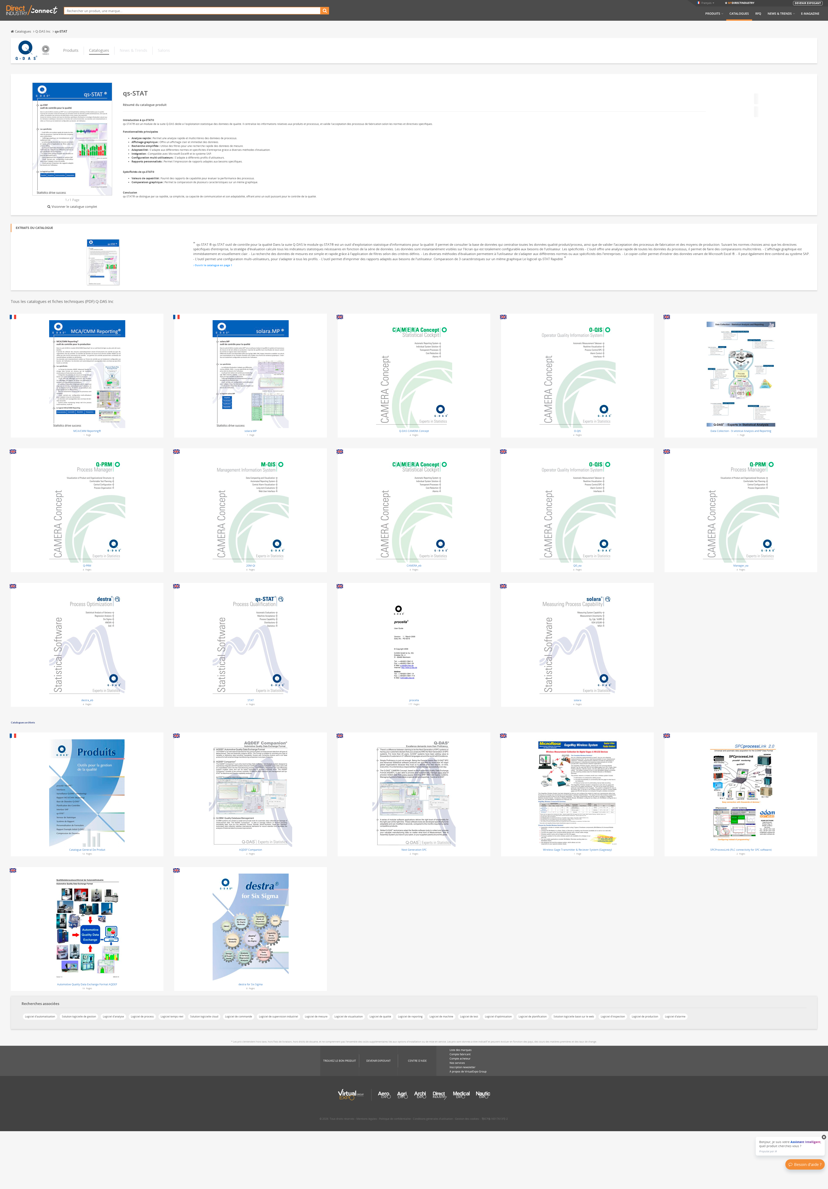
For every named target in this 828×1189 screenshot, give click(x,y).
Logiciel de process (142, 1016)
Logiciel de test (469, 1016)
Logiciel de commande (238, 1016)
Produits (712, 14)
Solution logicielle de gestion (79, 1016)
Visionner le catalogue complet (74, 206)
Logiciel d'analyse (113, 1016)
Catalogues (739, 14)
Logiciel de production (645, 1016)
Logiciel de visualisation (348, 1016)
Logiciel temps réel (172, 1016)
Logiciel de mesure (316, 1016)
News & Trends (780, 14)
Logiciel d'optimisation (498, 1016)
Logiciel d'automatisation (40, 1016)
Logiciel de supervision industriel (278, 1016)
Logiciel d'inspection (613, 1016)
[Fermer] (824, 1137)
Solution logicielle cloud (204, 1016)
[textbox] (192, 10)
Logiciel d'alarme (675, 1016)
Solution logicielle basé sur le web (574, 1016)
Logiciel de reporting (410, 1016)
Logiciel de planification (533, 1016)
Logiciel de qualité (380, 1016)
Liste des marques (461, 1050)
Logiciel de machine (441, 1016)
